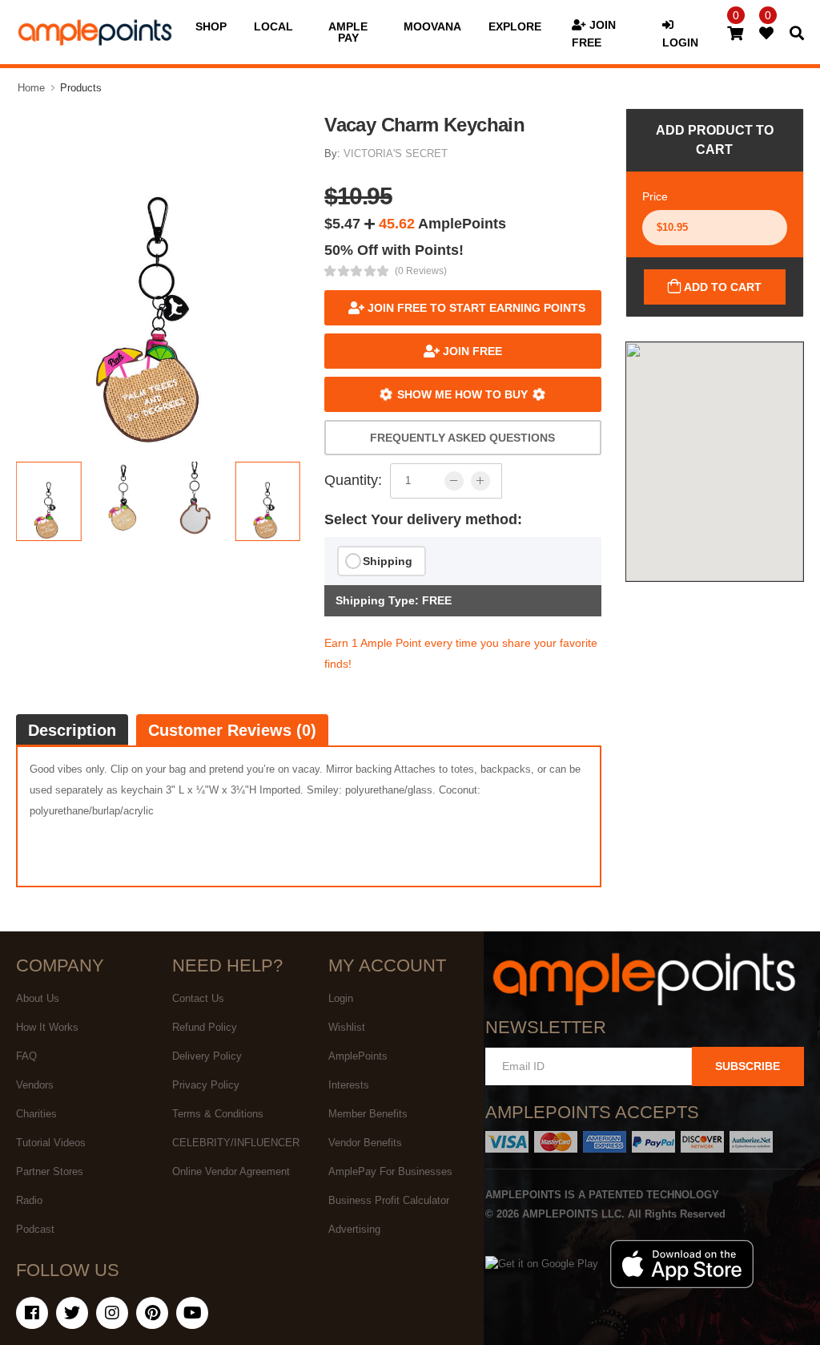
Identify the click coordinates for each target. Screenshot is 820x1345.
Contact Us (198, 998)
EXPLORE (514, 26)
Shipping (387, 561)
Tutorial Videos (51, 1143)
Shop (211, 26)
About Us (37, 998)
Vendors (35, 1085)
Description (72, 730)
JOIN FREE (471, 351)
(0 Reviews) (421, 271)
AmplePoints (358, 1056)
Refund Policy (204, 1027)
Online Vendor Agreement (231, 1171)
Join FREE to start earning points (474, 307)
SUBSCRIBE (747, 1066)
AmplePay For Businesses (390, 1171)
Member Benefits (368, 1114)
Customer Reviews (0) (232, 730)
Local (273, 26)
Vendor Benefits (365, 1143)
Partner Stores (49, 1171)
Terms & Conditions (217, 1114)
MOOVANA (432, 26)
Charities (36, 1114)
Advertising (354, 1229)
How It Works (47, 1027)
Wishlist (346, 1027)
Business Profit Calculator (388, 1200)
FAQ (26, 1056)
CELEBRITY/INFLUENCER (235, 1143)
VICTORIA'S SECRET (396, 153)
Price (655, 196)
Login (340, 998)
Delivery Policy (207, 1056)
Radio (29, 1200)
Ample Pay (348, 32)
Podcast (35, 1229)
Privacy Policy (205, 1085)
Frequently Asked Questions (462, 437)
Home (31, 88)
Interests (348, 1085)
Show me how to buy (462, 394)
